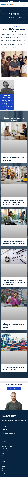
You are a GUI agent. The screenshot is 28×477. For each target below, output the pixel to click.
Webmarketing (5, 444)
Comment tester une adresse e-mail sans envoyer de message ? (14, 242)
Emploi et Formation (7, 446)
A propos (4, 473)
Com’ (3, 453)
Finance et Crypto (6, 450)
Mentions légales (6, 470)
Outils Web (4, 448)
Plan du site (4, 468)
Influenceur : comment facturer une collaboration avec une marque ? (13, 325)
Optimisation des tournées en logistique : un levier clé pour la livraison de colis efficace (13, 202)
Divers (3, 457)
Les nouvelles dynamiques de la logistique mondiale (13, 368)
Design (3, 455)
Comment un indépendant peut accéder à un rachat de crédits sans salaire (13, 159)
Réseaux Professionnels (10, 433)
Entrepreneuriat (5, 441)
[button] (24, 4)
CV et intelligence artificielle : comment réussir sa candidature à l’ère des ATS (14, 282)
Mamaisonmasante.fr (9, 432)
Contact (3, 466)
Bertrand (7, 95)
